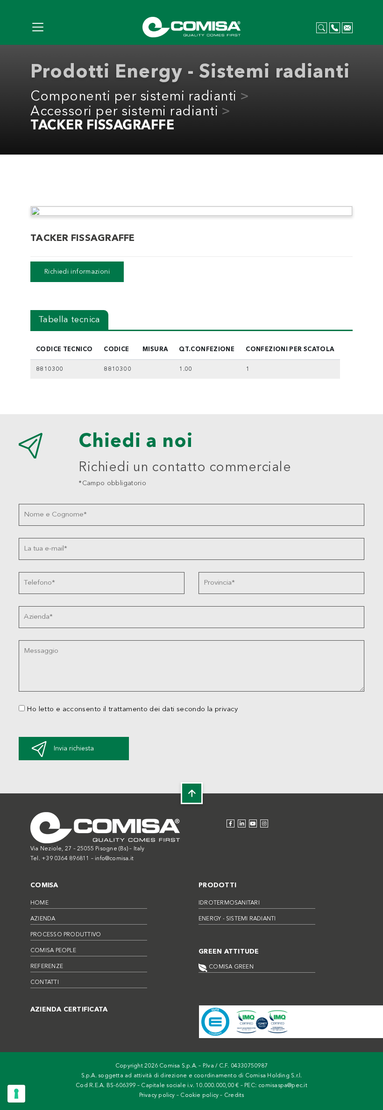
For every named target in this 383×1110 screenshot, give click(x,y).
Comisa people (53, 951)
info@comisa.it (114, 859)
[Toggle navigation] (37, 27)
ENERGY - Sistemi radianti (237, 919)
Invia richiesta (74, 748)
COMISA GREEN (230, 967)
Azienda (43, 919)
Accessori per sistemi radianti (124, 112)
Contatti (44, 982)
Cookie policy (199, 1095)
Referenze (46, 966)
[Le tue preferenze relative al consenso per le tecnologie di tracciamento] (16, 1094)
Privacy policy (157, 1095)
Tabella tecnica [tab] (69, 320)
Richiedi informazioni (77, 272)
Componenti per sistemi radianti (133, 97)
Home (39, 903)
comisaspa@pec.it (282, 1086)
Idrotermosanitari (229, 903)
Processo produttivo (65, 935)
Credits (234, 1095)
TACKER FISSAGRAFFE (102, 126)
